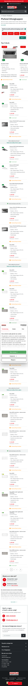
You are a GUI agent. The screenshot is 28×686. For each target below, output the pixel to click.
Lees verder (13, 601)
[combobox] (14, 11)
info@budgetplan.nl (12, 620)
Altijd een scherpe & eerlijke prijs (15, 3)
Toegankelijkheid (19, 679)
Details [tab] (14, 329)
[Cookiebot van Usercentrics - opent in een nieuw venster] (20, 325)
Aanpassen (12, 356)
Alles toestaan (13, 352)
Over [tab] (23, 329)
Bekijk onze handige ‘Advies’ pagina (14, 142)
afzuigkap (3, 593)
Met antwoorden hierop (12, 580)
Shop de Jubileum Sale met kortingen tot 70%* (14, 1)
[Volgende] (20, 569)
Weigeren (13, 359)
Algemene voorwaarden (9, 679)
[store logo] (12, 7)
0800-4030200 (14, 585)
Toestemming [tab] (5, 329)
